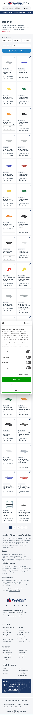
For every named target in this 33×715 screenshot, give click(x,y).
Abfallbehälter (7, 642)
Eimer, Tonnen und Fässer (8, 636)
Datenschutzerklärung (10, 704)
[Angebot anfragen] (28, 3)
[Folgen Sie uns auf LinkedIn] (14, 605)
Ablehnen (16, 390)
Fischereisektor (7, 652)
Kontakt (21, 668)
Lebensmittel (23, 650)
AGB (19, 704)
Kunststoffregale (8, 639)
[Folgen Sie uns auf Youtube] (26, 605)
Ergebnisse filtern (18, 51)
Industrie (5, 660)
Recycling (21, 657)
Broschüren (26, 707)
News (4, 668)
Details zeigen (23, 374)
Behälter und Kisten (9, 627)
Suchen (27, 8)
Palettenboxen (7, 632)
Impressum (26, 704)
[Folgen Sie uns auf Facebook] (6, 605)
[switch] (28, 357)
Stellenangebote (24, 670)
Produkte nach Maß (24, 641)
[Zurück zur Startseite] (16, 3)
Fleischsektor (7, 655)
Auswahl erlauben (16, 385)
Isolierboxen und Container (23, 633)
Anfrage (5, 670)
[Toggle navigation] (4, 3)
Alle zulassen (16, 379)
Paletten (5, 630)
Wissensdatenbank (15, 707)
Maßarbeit (22, 652)
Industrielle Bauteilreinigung (22, 638)
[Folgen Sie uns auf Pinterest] (18, 605)
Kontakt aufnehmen (11, 616)
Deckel (16, 40)
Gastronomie (7, 657)
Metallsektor (22, 655)
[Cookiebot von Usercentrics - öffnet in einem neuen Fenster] (23, 323)
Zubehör (21, 627)
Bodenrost (6, 40)
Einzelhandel (6, 650)
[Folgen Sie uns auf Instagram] (10, 605)
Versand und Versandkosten (22, 674)
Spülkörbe (22, 630)
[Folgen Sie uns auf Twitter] (22, 605)
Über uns (5, 673)
